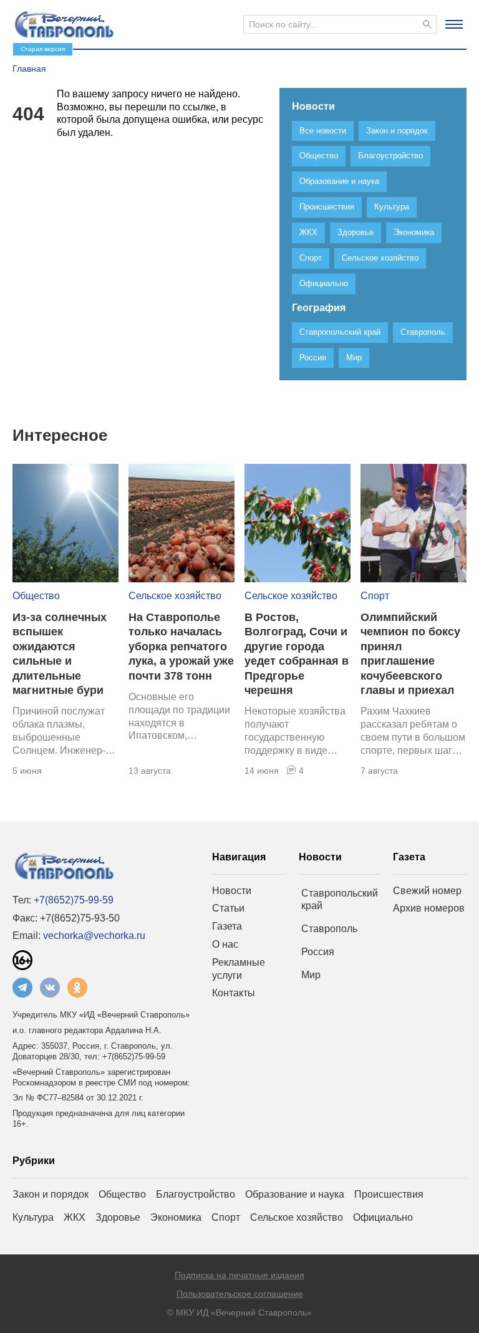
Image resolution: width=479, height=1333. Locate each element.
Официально (383, 1217)
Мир (311, 975)
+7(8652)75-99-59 (74, 900)
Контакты (233, 993)
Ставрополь (329, 928)
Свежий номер (427, 890)
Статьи (228, 908)
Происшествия (388, 1194)
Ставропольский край (339, 900)
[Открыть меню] (454, 24)
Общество (36, 595)
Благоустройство (195, 1194)
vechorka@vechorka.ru (94, 935)
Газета (227, 926)
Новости (231, 890)
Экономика (175, 1217)
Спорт (374, 595)
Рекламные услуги (238, 969)
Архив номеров (429, 908)
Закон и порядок (50, 1194)
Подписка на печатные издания (239, 1275)
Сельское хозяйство (174, 595)
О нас (225, 944)
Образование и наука (294, 1194)
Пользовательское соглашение (240, 1294)
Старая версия (43, 49)
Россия (317, 951)
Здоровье (117, 1217)
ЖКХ (74, 1217)
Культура (33, 1217)
